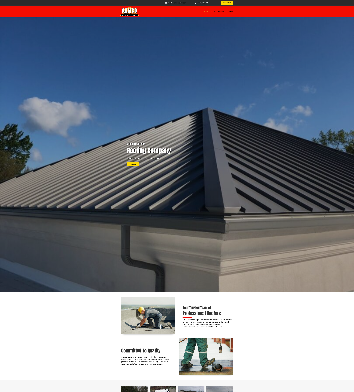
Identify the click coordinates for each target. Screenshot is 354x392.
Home (206, 11)
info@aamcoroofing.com (177, 3)
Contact (230, 11)
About (213, 11)
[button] (227, 3)
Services (221, 11)
